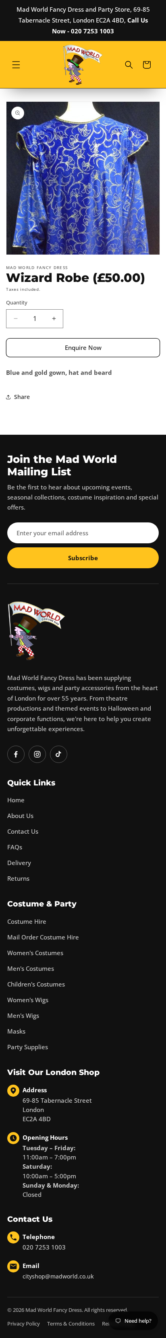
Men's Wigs (23, 1015)
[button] (16, 65)
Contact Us (22, 831)
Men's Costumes (30, 968)
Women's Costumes (35, 953)
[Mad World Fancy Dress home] (36, 630)
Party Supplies (27, 1047)
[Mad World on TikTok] (58, 754)
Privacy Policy (23, 1323)
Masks (16, 1031)
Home (16, 800)
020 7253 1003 (44, 1247)
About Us (20, 816)
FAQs (14, 847)
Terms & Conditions (71, 1323)
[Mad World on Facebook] (16, 754)
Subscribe (83, 558)
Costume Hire (26, 921)
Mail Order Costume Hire (43, 937)
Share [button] (22, 397)
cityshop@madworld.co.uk (58, 1276)
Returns (18, 878)
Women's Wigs (27, 1000)
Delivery (19, 863)
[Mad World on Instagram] (37, 754)
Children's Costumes (36, 984)
